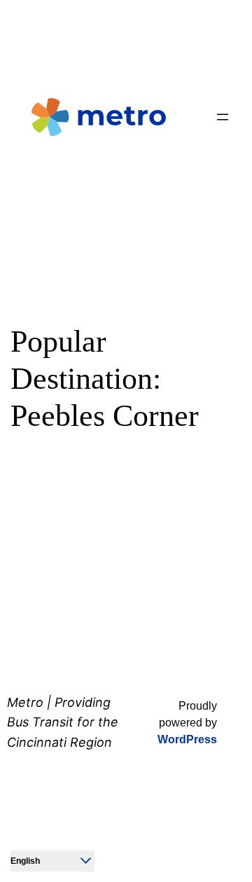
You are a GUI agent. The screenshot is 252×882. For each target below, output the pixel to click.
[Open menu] (222, 117)
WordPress (187, 739)
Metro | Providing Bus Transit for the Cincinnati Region (62, 722)
